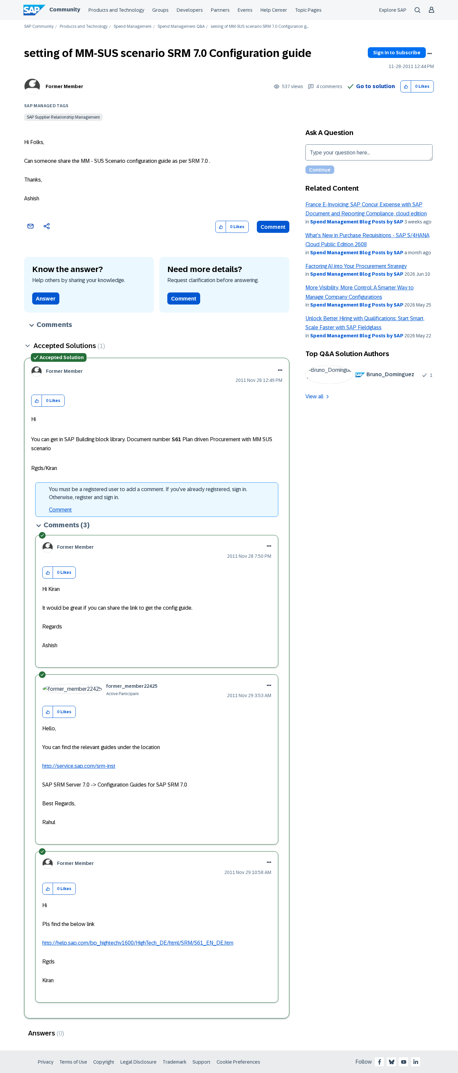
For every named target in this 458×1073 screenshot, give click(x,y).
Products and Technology (116, 10)
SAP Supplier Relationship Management (63, 117)
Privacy (45, 1062)
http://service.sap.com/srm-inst (78, 766)
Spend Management (133, 26)
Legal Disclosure (138, 1062)
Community (64, 9)
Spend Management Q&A (181, 26)
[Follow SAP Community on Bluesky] (391, 1062)
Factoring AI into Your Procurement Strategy (356, 266)
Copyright (103, 1062)
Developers (190, 10)
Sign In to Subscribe (396, 52)
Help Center (274, 10)
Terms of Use (73, 1062)
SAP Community (39, 26)
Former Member (64, 86)
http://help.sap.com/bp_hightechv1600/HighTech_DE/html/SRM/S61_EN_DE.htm (137, 943)
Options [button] (429, 53)
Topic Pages (308, 10)
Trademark (174, 1062)
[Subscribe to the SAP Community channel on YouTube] (403, 1062)
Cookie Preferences (238, 1062)
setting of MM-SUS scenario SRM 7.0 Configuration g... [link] (259, 26)
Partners (220, 10)
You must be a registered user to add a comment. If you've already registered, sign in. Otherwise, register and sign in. (148, 493)
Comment (273, 227)
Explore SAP (392, 10)
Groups (160, 10)
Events (245, 10)
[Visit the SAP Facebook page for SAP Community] (379, 1062)
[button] (406, 86)
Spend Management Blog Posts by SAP (356, 221)
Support (201, 1062)
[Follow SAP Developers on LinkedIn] (415, 1062)
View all (314, 396)
